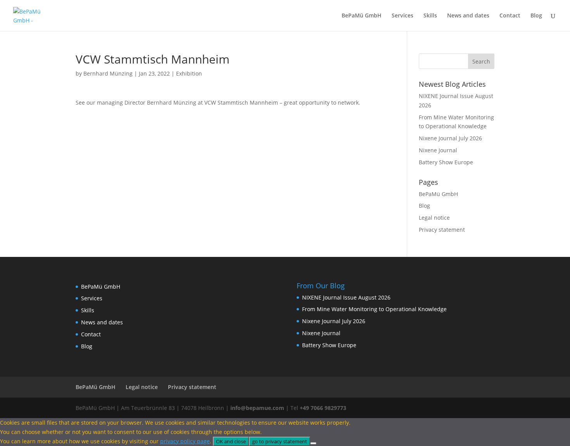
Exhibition (189, 73)
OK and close (231, 441)
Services (402, 16)
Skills (430, 16)
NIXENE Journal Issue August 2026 (346, 297)
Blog (536, 16)
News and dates (468, 16)
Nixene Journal (438, 150)
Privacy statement (442, 229)
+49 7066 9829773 (323, 408)
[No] (313, 443)
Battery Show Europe (446, 162)
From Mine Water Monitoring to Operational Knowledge (374, 309)
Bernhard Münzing (108, 73)
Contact (509, 16)
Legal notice (434, 217)
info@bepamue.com (257, 408)
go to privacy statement (279, 441)
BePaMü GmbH (362, 16)
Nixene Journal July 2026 (450, 138)
